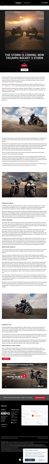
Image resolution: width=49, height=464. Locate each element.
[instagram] (14, 423)
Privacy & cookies (45, 438)
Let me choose (41, 456)
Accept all (30, 459)
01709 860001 (44, 3)
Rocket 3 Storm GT (11, 85)
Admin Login (39, 438)
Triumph (24, 65)
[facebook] (12, 423)
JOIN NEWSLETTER (39, 397)
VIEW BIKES (6, 359)
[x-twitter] (16, 423)
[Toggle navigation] (2, 3)
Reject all (41, 459)
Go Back (25, 70)
